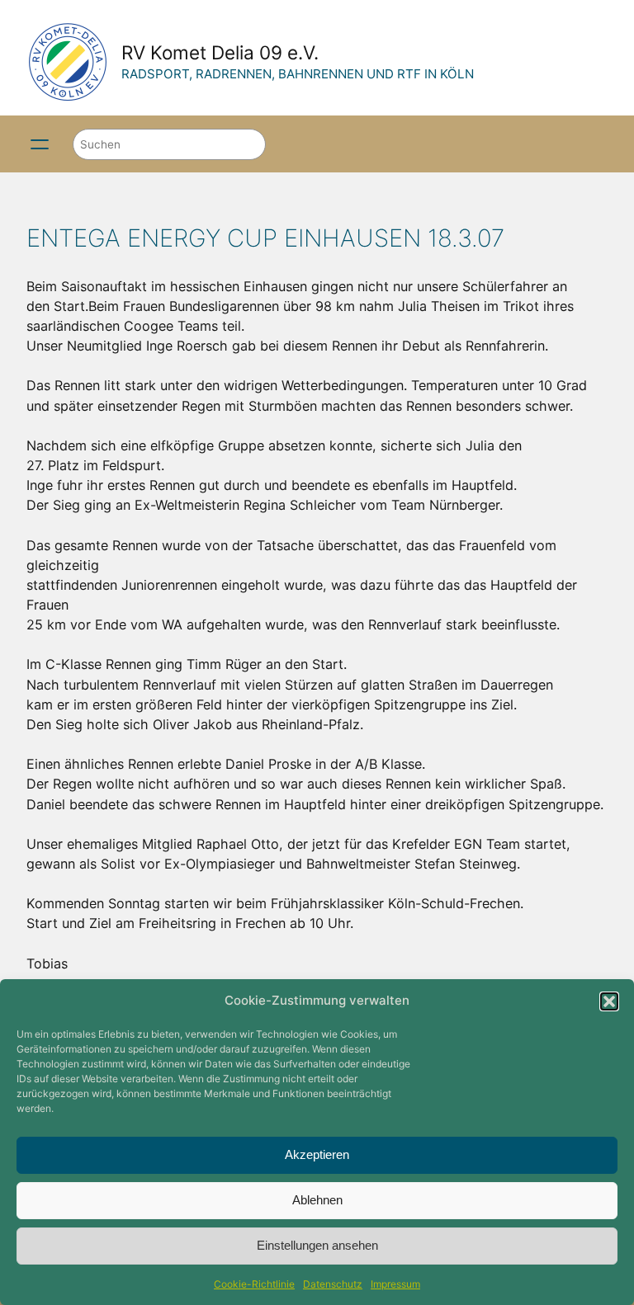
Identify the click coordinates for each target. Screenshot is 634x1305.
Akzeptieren (317, 1154)
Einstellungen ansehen (317, 1245)
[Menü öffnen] (39, 144)
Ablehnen (317, 1200)
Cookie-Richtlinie (254, 1284)
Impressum (395, 1284)
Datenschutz (332, 1284)
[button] (609, 1001)
